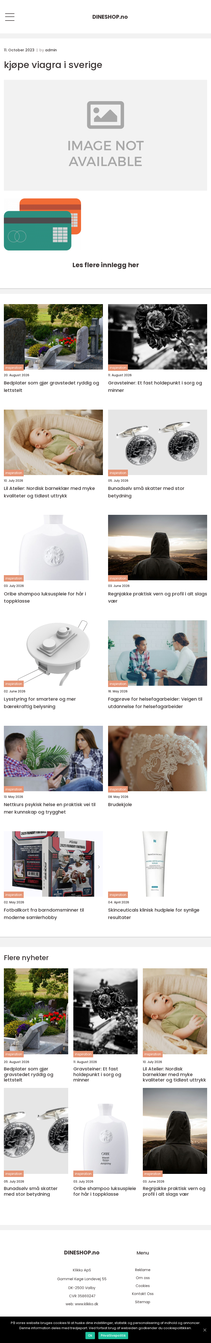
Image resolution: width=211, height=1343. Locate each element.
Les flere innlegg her (105, 264)
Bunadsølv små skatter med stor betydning (146, 492)
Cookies (143, 1285)
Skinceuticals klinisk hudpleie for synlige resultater (153, 914)
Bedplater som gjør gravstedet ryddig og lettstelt (51, 386)
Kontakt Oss (143, 1293)
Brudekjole (120, 804)
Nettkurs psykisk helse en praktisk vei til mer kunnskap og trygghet (49, 808)
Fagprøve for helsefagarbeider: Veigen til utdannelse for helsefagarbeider (155, 703)
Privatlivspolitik (113, 1335)
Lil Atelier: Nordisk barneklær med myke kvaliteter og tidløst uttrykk (49, 492)
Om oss (143, 1277)
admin (51, 50)
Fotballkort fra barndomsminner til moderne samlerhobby (44, 914)
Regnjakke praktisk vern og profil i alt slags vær (157, 597)
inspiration (13, 367)
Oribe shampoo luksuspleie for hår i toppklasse (45, 597)
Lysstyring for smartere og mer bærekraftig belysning (40, 703)
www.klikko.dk (86, 1304)
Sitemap (142, 1302)
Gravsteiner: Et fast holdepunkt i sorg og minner (155, 386)
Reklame (143, 1269)
